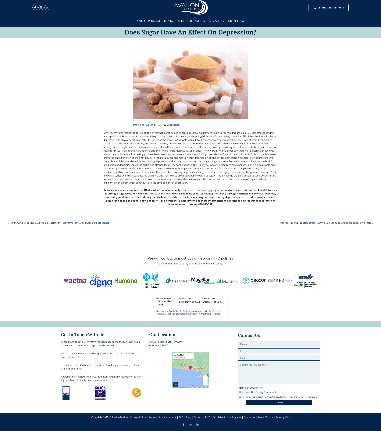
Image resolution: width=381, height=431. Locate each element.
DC (214, 417)
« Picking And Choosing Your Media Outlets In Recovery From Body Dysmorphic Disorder (58, 222)
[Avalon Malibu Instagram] (40, 7)
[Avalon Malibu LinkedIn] (46, 7)
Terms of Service (305, 397)
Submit (279, 402)
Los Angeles (234, 417)
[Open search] (243, 21)
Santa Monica (265, 417)
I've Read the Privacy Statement (258, 392)
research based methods (111, 341)
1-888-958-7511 (72, 368)
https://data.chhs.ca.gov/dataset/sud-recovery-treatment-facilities (188, 313)
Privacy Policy (287, 397)
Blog (188, 417)
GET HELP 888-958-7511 (330, 7)
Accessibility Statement (162, 417)
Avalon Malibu (120, 417)
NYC (207, 417)
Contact (232, 21)
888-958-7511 (170, 263)
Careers (198, 417)
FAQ (181, 417)
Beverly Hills (283, 417)
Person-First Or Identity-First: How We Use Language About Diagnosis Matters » (326, 222)
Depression (173, 124)
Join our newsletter (251, 388)
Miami (221, 417)
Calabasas (249, 417)
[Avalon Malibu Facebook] (35, 7)
